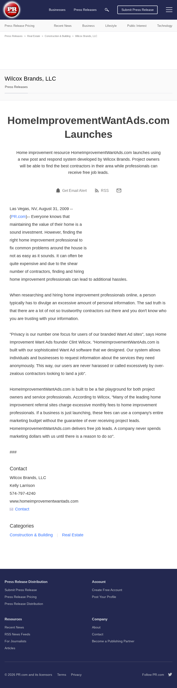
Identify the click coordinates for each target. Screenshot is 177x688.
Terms (61, 674)
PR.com (18, 216)
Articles (10, 648)
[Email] (119, 190)
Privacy (76, 674)
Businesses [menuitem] (57, 10)
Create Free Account (107, 590)
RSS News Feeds (17, 634)
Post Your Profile (104, 597)
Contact (22, 509)
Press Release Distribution (24, 604)
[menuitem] (107, 10)
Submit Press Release (137, 10)
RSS (105, 191)
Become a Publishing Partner (113, 641)
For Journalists (15, 641)
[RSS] (97, 190)
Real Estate (33, 36)
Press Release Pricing (21, 597)
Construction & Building (58, 36)
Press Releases (14, 36)
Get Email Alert (74, 191)
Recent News (14, 627)
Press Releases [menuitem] (85, 10)
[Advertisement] (88, 53)
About (96, 627)
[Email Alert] (58, 190)
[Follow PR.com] (168, 674)
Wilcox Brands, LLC (86, 36)
